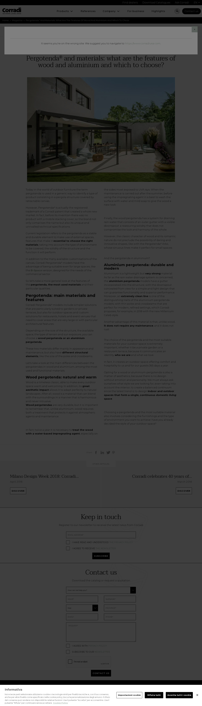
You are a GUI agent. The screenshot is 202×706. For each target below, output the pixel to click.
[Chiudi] (197, 695)
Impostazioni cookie (129, 695)
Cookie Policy (60, 703)
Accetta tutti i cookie (179, 695)
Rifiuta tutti (154, 695)
